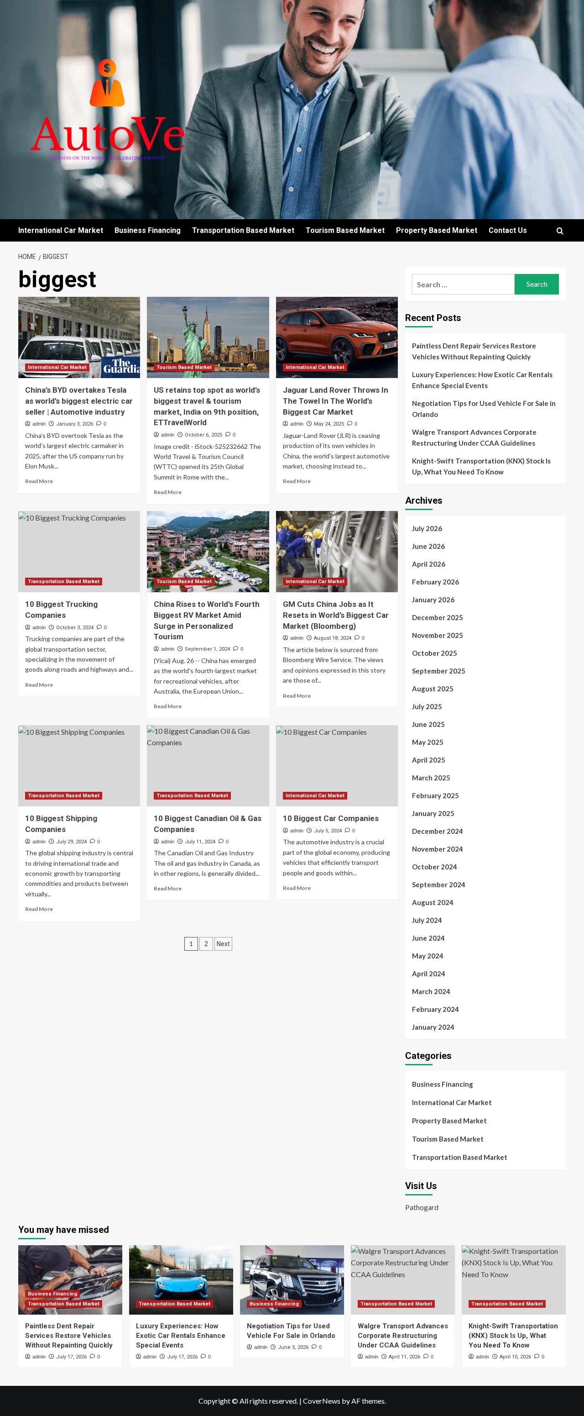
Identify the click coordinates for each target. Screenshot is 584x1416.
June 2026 (428, 546)
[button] (560, 231)
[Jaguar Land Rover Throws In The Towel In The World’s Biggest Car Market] (337, 337)
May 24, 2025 (329, 424)
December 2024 (437, 831)
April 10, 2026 (515, 1357)
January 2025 (433, 813)
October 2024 (434, 867)
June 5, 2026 (293, 1347)
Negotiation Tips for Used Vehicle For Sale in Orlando (484, 408)
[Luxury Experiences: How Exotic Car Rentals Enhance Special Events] (181, 1280)
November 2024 (437, 849)
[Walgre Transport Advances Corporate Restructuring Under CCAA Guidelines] (403, 1280)
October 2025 (434, 653)
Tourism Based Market (345, 230)
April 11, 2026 (404, 1357)
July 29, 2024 (71, 842)
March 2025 (431, 778)
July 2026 (427, 528)
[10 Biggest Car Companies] (337, 765)
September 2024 (438, 884)
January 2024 (433, 1027)
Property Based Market (436, 230)
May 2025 (427, 742)
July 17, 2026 (71, 1357)
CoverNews (321, 1400)
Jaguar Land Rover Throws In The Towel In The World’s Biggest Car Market (335, 400)
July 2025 (427, 706)
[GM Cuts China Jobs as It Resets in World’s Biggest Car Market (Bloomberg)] (337, 551)
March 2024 (431, 991)
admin (39, 423)
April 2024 (428, 973)
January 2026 (433, 599)
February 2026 (435, 582)
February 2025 (435, 795)
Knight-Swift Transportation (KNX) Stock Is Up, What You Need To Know (481, 466)
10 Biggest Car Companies (331, 818)
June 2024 (428, 938)
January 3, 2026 (74, 424)
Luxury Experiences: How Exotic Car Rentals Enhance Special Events (482, 380)
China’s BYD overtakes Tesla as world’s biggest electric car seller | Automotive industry (79, 400)
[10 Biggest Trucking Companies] (79, 551)
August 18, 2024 (332, 638)
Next (223, 944)
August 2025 (433, 688)
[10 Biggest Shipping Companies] (79, 765)
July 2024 (427, 920)
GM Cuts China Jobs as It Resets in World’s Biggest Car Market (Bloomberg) (336, 615)
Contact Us (508, 230)
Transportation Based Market (243, 230)
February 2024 (435, 1009)
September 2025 (438, 671)
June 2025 (428, 724)
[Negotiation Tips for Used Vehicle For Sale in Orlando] (292, 1280)
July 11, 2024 (200, 842)
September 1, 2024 (207, 649)
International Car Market (60, 230)
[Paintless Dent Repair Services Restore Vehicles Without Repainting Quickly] (70, 1280)
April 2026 (428, 564)
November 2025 (437, 635)
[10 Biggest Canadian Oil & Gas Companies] (208, 765)
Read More (39, 481)
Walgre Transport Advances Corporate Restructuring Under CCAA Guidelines (474, 437)
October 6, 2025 (203, 435)
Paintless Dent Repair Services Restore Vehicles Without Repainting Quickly (474, 351)
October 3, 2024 (75, 628)
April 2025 (428, 760)
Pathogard (421, 1207)
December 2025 (437, 617)
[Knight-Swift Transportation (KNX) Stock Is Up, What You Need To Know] (514, 1280)
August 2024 (433, 902)
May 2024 (427, 956)
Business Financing (148, 230)
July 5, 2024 (328, 831)
